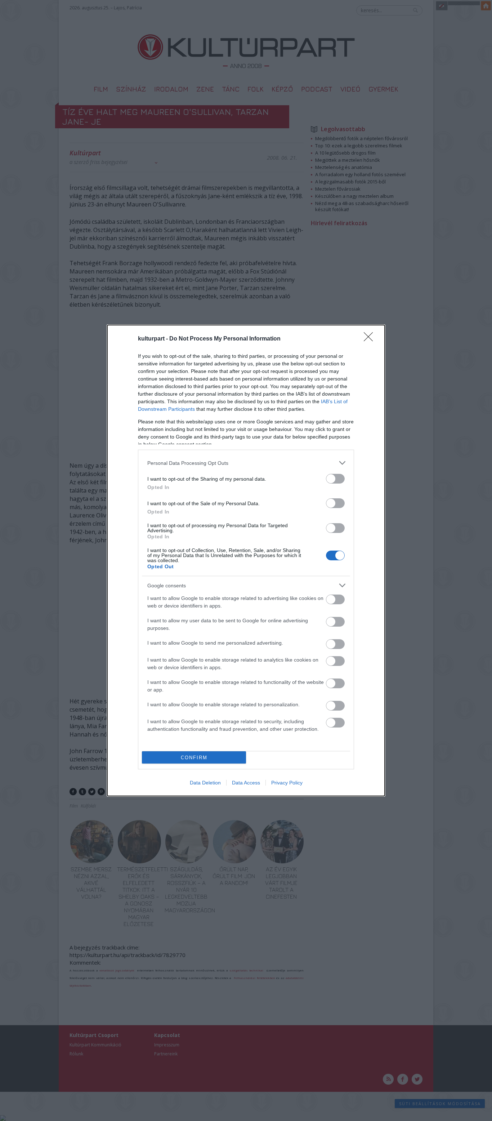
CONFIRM (194, 757)
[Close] (370, 339)
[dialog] (246, 560)
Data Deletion (205, 783)
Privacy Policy (287, 783)
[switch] (335, 479)
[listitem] (246, 463)
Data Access (246, 783)
